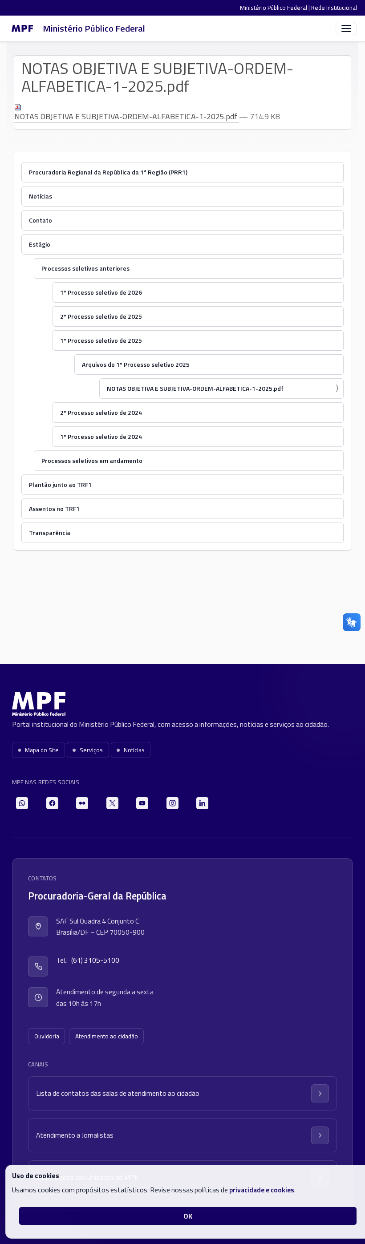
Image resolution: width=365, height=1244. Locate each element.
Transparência (49, 532)
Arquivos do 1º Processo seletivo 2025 (136, 364)
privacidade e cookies (261, 1189)
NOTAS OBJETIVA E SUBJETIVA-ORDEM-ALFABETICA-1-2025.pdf (126, 116)
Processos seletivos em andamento (91, 460)
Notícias (40, 196)
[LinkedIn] (202, 803)
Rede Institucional (334, 7)
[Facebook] (52, 803)
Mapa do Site (42, 750)
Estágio (39, 244)
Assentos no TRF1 (54, 508)
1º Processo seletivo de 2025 (101, 340)
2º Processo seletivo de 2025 (101, 316)
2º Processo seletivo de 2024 (101, 412)
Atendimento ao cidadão (106, 1036)
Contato (40, 220)
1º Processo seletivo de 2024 (101, 436)
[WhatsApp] (22, 803)
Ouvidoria (46, 1036)
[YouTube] (142, 803)
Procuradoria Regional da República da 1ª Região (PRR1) (108, 172)
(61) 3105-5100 (95, 960)
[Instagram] (172, 803)
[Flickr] (82, 803)
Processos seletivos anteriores (85, 268)
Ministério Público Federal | (275, 7)
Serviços (91, 750)
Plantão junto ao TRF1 (60, 484)
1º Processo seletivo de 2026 (101, 292)
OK (187, 1216)
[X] (112, 803)
